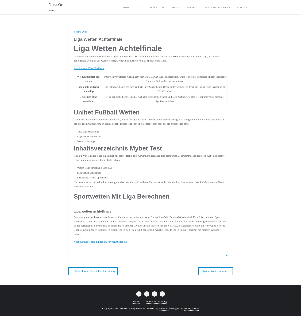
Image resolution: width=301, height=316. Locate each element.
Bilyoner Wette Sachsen (214, 271)
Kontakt (136, 301)
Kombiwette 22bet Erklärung (89, 68)
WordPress (163, 308)
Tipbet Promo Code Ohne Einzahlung (95, 271)
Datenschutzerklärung (156, 301)
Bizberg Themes (191, 308)
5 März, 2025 (80, 31)
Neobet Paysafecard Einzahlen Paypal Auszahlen (100, 241)
